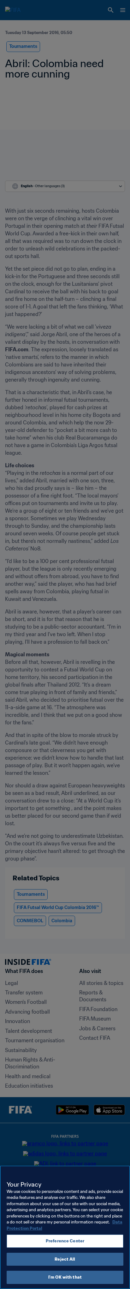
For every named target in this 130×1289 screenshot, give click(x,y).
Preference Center (65, 1241)
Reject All (65, 1259)
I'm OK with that (65, 1277)
